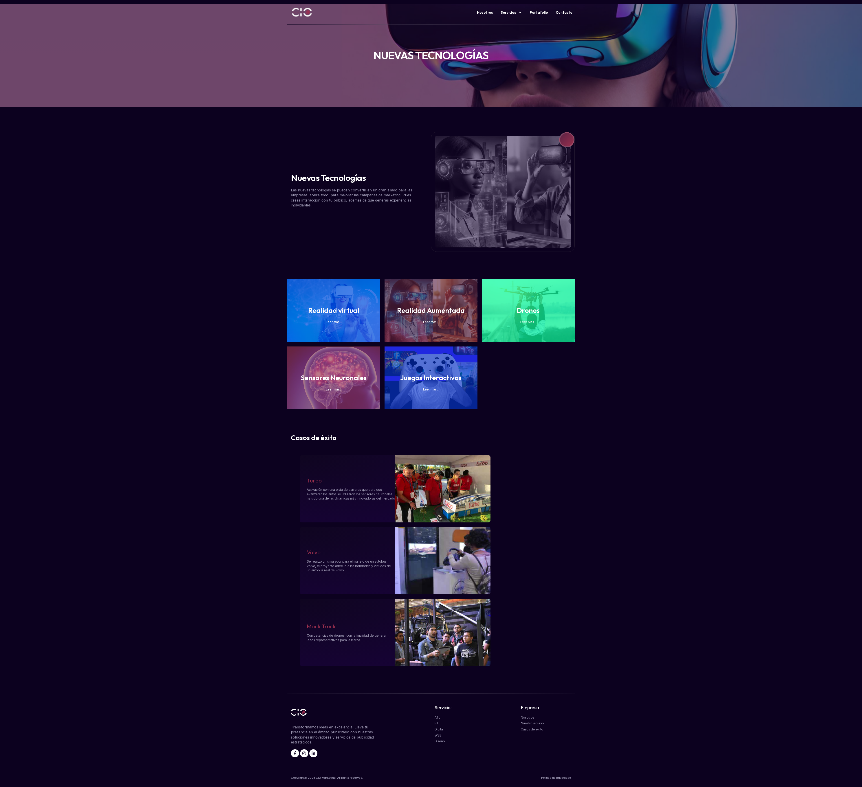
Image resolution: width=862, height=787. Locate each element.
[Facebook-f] (295, 753)
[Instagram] (304, 753)
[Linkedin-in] (313, 753)
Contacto (564, 12)
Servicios (508, 12)
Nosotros (485, 12)
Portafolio (539, 12)
